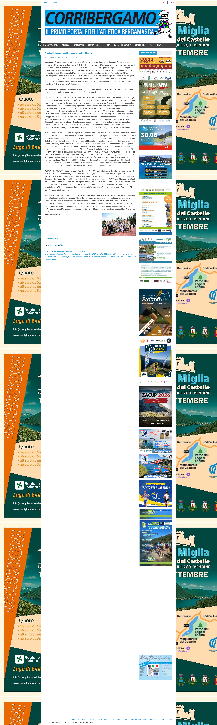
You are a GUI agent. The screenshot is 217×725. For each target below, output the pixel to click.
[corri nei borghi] (155, 73)
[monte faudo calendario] (155, 234)
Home (46, 2)
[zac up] (155, 427)
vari (151, 45)
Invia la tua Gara (50, 45)
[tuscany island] (155, 178)
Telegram (66, 45)
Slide (61, 245)
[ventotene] (155, 452)
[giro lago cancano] (155, 149)
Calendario (79, 45)
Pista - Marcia (53, 245)
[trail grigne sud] (155, 383)
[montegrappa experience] (155, 122)
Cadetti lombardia (52, 238)
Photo (160, 45)
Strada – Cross (95, 45)
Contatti (54, 2)
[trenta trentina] (155, 565)
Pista (108, 45)
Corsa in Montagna (122, 45)
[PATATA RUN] (155, 335)
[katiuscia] (155, 679)
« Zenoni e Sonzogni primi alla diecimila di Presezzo (65, 251)
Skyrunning (140, 45)
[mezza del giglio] (155, 477)
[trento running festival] (155, 507)
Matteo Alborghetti (70, 58)
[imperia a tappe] (155, 283)
